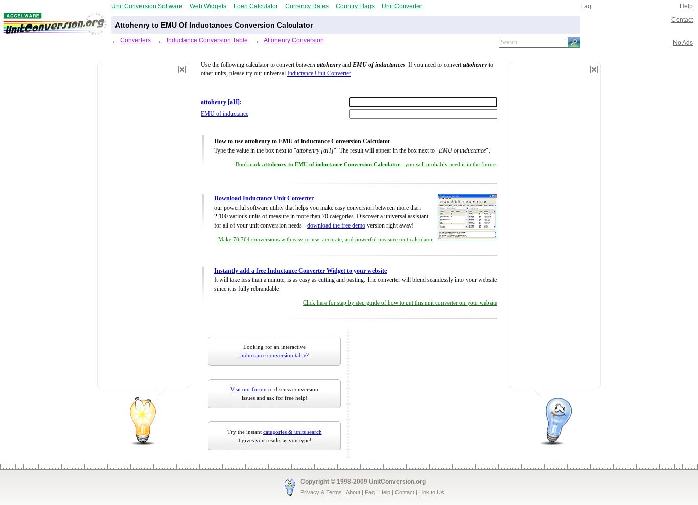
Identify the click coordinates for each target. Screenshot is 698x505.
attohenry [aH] (220, 102)
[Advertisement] (143, 230)
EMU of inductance (224, 114)
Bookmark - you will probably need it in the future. (366, 164)
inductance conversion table (273, 355)
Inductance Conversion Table (207, 40)
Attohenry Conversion (294, 40)
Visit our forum (248, 389)
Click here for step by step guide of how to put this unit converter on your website (400, 303)
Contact (682, 19)
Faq (585, 6)
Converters (135, 40)
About (353, 492)
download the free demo (336, 225)
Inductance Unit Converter (319, 73)
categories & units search (292, 431)
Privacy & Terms (321, 492)
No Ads (683, 42)
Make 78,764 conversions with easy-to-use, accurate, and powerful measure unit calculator (325, 239)
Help (686, 6)
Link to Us (431, 492)
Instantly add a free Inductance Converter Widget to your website (300, 271)
